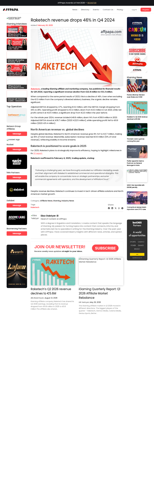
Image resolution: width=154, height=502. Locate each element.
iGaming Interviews (17, 23)
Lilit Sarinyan (84, 302)
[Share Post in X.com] (116, 208)
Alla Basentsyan (37, 298)
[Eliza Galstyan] (35, 218)
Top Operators (14, 106)
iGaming (57, 200)
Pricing (120, 9)
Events (96, 9)
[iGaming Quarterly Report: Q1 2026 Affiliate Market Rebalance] (101, 271)
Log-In (134, 10)
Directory (85, 9)
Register (146, 10)
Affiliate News (46, 200)
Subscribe (105, 248)
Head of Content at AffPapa (54, 219)
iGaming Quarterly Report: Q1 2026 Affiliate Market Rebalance (99, 293)
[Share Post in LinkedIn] (112, 208)
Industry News (68, 200)
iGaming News (134, 77)
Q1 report (37, 153)
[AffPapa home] (10, 9)
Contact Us (108, 9)
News (74, 9)
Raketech (35, 89)
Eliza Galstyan (48, 215)
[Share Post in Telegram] (122, 208)
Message (17, 133)
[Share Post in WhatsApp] (119, 208)
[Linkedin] (57, 215)
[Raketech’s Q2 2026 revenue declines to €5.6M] (53, 271)
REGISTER (91, 2)
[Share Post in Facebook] (109, 208)
